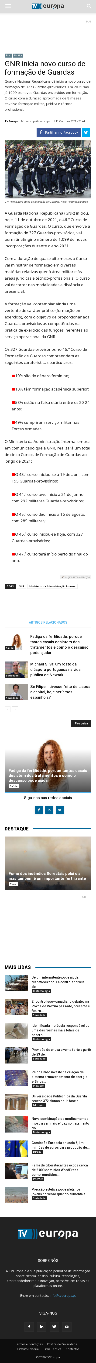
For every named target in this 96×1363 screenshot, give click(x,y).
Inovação (38, 1085)
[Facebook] (29, 1327)
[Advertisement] (48, 35)
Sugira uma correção (77, 577)
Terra (13, 884)
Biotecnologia (41, 991)
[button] (89, 6)
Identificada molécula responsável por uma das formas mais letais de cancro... (61, 1030)
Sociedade (12, 675)
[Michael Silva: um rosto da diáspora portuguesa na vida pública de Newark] (16, 669)
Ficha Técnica (52, 1349)
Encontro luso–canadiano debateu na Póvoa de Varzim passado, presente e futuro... (61, 1006)
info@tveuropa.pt (63, 1295)
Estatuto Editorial (28, 1349)
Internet (38, 1178)
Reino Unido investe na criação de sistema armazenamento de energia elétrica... (59, 1076)
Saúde (10, 648)
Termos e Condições (29, 1344)
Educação (38, 1105)
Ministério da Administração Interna (52, 586)
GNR (21, 586)
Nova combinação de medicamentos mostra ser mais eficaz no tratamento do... (60, 1123)
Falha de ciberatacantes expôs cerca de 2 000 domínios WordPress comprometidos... (60, 1170)
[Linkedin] (41, 1327)
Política (18, 55)
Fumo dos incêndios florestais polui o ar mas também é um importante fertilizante (47, 876)
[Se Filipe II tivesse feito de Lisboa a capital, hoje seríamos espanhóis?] (16, 692)
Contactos (72, 1349)
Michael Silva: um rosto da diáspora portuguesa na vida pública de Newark (55, 669)
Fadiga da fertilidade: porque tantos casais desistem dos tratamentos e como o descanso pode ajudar (48, 775)
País (8, 55)
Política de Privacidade (62, 1344)
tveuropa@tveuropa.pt (39, 121)
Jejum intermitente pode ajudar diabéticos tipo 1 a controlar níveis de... (58, 982)
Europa (37, 1151)
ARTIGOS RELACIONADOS (48, 622)
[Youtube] (67, 1327)
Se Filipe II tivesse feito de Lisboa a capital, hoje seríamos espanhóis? (60, 692)
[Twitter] (54, 1327)
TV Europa (11, 121)
